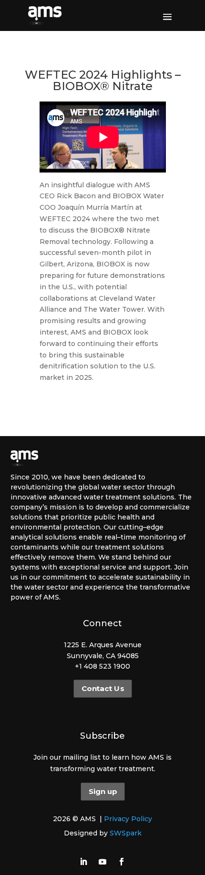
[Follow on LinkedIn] (83, 861)
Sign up (102, 791)
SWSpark (126, 833)
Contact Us (102, 688)
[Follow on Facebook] (121, 861)
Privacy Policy (128, 818)
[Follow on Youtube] (102, 861)
